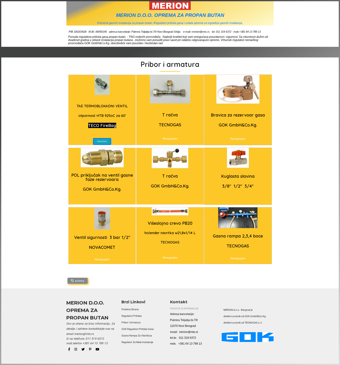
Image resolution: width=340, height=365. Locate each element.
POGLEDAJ (102, 141)
